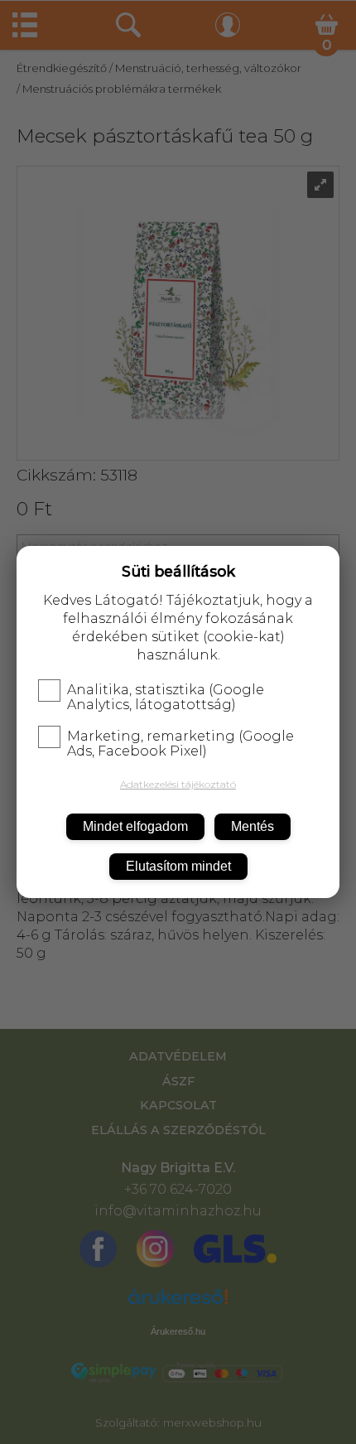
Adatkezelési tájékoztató (178, 784)
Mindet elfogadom (135, 826)
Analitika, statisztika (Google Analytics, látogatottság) (165, 697)
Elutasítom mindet (178, 866)
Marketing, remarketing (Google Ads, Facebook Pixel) (180, 744)
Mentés (252, 826)
